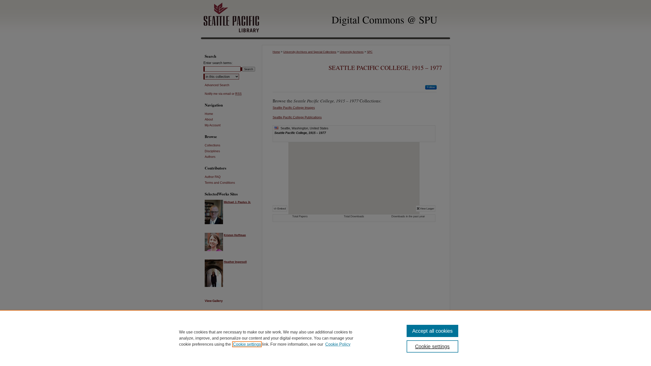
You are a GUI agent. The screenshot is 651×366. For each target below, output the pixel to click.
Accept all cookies (432, 331)
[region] (325, 338)
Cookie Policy (337, 344)
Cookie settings (247, 344)
